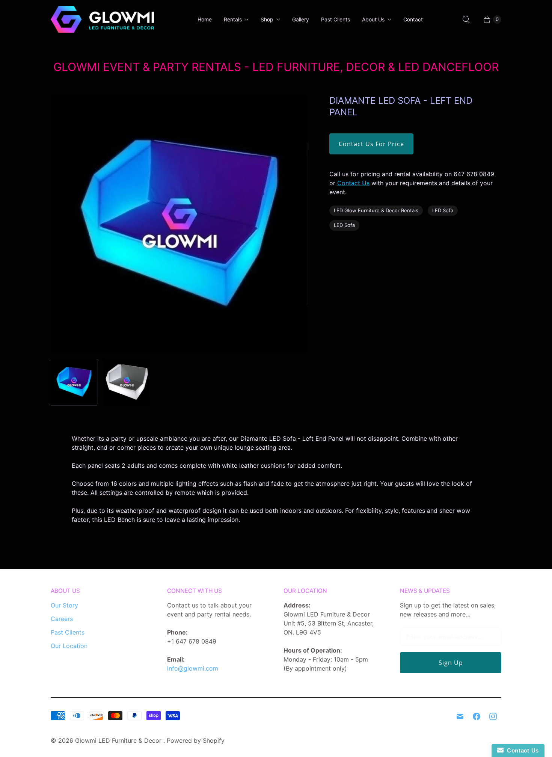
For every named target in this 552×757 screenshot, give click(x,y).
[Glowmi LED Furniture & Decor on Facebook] (476, 716)
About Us (373, 19)
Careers (62, 619)
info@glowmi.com (192, 668)
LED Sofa (442, 210)
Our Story (64, 605)
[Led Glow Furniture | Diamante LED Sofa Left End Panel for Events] (179, 223)
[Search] (466, 20)
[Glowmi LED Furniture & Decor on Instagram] (493, 716)
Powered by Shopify (196, 740)
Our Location (69, 646)
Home (205, 19)
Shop (267, 19)
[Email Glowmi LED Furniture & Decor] (460, 716)
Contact (413, 19)
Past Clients (335, 19)
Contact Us (353, 183)
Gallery (300, 19)
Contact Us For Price (371, 144)
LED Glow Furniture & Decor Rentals (376, 210)
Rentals (233, 19)
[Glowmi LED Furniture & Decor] (102, 19)
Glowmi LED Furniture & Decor (119, 740)
